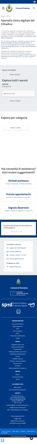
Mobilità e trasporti (17, 359)
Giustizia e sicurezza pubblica (17, 361)
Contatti (17, 393)
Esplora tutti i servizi (15, 80)
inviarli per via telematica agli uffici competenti (18, 37)
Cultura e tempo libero (17, 347)
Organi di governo (18, 326)
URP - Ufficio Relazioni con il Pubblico (17, 410)
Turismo (17, 356)
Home (2, 16)
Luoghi (17, 338)
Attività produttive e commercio (18, 352)
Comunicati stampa (17, 377)
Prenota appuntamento (17, 416)
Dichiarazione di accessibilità (18, 423)
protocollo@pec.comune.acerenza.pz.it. (17, 405)
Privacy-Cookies (6, 431)
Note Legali (15, 431)
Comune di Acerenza (23, 8)
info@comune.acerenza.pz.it (17, 407)
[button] (34, 2)
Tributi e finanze (17, 363)
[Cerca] (34, 8)
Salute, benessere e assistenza (17, 368)
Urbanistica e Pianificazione (17, 354)
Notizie (18, 375)
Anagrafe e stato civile (17, 345)
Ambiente (17, 366)
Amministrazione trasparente (17, 390)
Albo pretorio (17, 387)
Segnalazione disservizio (18, 421)
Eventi (17, 379)
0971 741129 (17, 403)
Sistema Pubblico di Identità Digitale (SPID (15, 43)
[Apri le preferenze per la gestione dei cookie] (3, 441)
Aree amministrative (17, 324)
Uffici (17, 329)
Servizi (17, 341)
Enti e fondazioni (17, 331)
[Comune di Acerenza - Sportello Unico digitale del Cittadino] (9, 8)
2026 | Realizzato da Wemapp (18, 436)
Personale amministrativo (17, 336)
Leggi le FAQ (17, 418)
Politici (17, 333)
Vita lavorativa (18, 349)
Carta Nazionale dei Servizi (10, 46)
